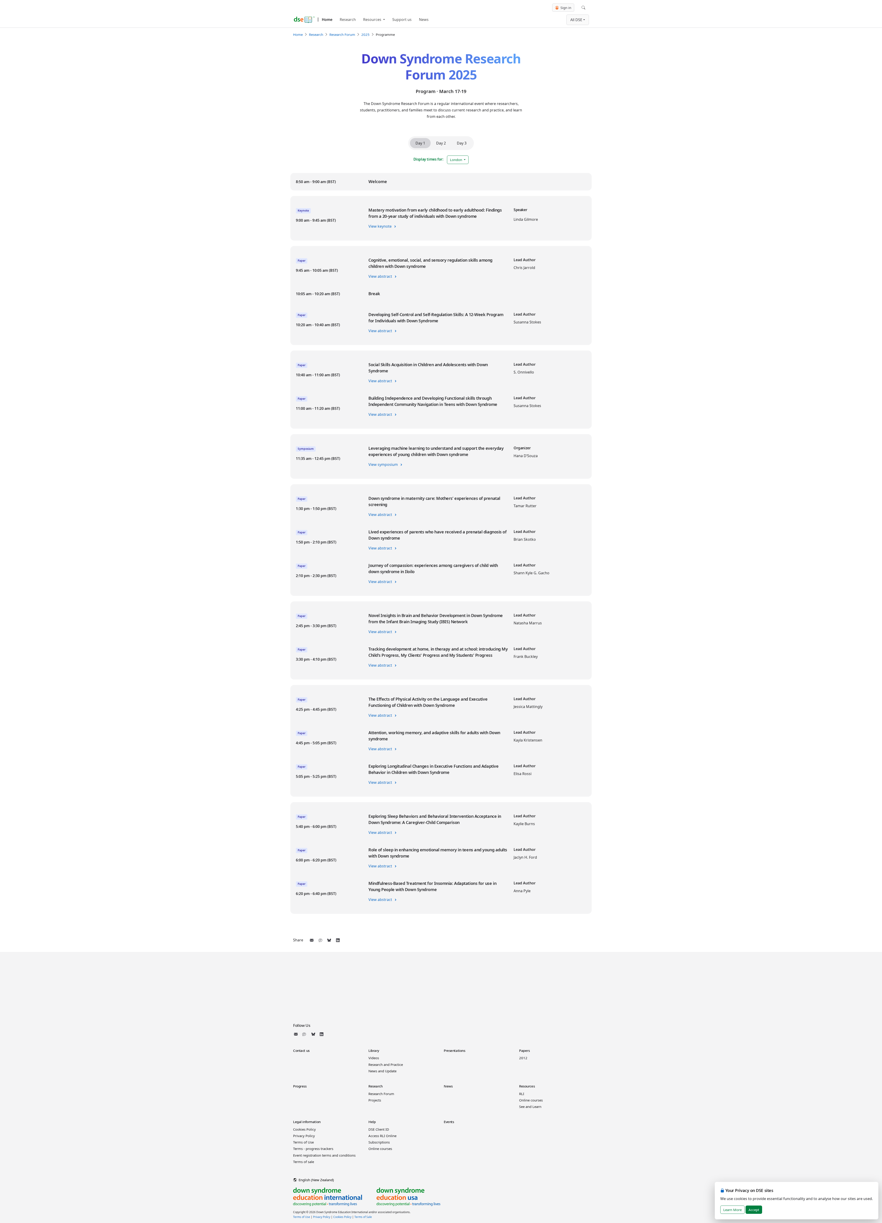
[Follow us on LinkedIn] (321, 1034)
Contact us (301, 1050)
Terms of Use (303, 1142)
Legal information (307, 1121)
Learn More (732, 1209)
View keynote (380, 226)
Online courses (531, 1100)
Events (449, 1121)
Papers (524, 1050)
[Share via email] (312, 940)
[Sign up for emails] (296, 1034)
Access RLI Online (382, 1135)
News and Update (382, 1071)
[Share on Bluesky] (329, 940)
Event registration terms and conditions (324, 1155)
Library (373, 1050)
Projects (374, 1100)
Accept (754, 1209)
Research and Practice (385, 1064)
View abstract (380, 276)
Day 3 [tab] (461, 143)
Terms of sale (303, 1161)
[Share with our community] (320, 940)
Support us (402, 19)
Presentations (454, 1050)
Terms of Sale (363, 1217)
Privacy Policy (304, 1135)
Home (327, 19)
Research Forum (342, 34)
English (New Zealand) (316, 1180)
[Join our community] (305, 1034)
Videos (373, 1058)
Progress (300, 1086)
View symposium (383, 464)
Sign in (565, 7)
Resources (372, 19)
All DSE (576, 19)
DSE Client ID (378, 1129)
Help (372, 1121)
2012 (523, 1058)
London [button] (456, 159)
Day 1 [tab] (420, 143)
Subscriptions (379, 1142)
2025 (365, 34)
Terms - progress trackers (313, 1148)
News (424, 19)
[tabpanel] (441, 543)
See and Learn (530, 1106)
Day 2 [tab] (441, 143)
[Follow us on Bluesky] (313, 1034)
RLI (521, 1093)
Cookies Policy (304, 1129)
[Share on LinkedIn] (338, 940)
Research (348, 19)
